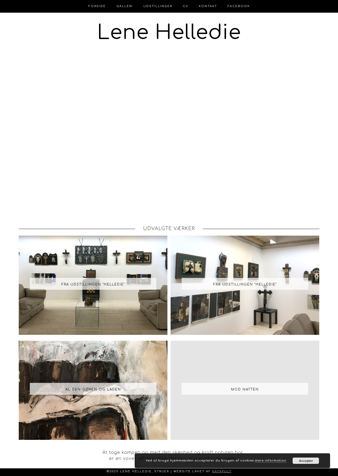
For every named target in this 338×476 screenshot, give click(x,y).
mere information (270, 460)
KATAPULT (222, 471)
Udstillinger (157, 6)
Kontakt (208, 6)
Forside (97, 6)
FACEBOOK (239, 6)
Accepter (306, 460)
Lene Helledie (169, 33)
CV (185, 6)
